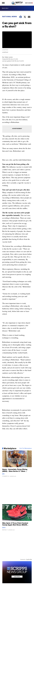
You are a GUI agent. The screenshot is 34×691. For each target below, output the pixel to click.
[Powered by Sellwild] (29, 559)
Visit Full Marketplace (25, 448)
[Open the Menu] (3, 2)
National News (9, 17)
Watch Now (28, 3)
